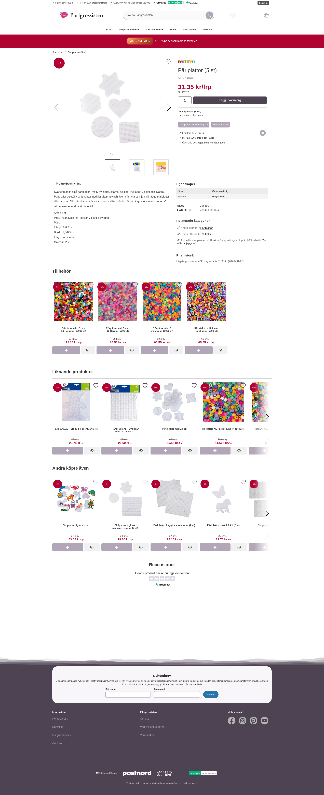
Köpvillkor (58, 726)
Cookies (57, 743)
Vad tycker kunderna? (153, 726)
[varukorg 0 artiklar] (266, 15)
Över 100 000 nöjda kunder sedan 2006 (131, 3)
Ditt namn (110, 689)
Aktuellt (207, 29)
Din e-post (159, 689)
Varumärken (147, 735)
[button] (169, 107)
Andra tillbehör (154, 29)
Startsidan (57, 52)
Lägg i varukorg (230, 100)
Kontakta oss (60, 718)
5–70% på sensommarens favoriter (163, 41)
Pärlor (109, 29)
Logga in (263, 3)
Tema (173, 29)
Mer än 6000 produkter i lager (93, 3)
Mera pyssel (189, 29)
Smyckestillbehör (129, 29)
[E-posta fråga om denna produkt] (263, 133)
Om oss (144, 718)
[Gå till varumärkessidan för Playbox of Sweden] (186, 63)
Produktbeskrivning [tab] (68, 183)
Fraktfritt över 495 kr (64, 3)
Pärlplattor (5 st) (76, 52)
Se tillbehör (219, 124)
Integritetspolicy (61, 735)
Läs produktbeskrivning (192, 124)
